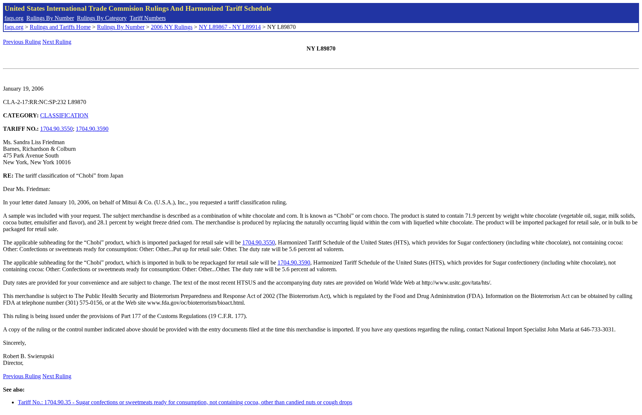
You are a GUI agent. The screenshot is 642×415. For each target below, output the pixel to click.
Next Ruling (56, 42)
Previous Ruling (22, 42)
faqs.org (13, 18)
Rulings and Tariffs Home (60, 27)
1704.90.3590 (92, 129)
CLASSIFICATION (64, 115)
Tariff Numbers (148, 18)
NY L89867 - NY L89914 (230, 27)
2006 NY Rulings (171, 27)
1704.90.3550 (56, 129)
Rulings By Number (50, 18)
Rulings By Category (102, 18)
